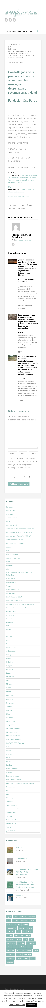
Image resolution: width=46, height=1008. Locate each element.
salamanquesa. (22, 858)
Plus (30, 205)
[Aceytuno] (22, 11)
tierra (36, 951)
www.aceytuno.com (23, 240)
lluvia (19, 939)
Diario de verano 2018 (14, 600)
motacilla (21, 943)
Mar (7, 680)
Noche (8, 687)
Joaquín (9, 707)
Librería (9, 710)
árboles (10, 962)
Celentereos (11, 651)
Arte (8, 521)
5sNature (9, 507)
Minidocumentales (13, 736)
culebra (25, 924)
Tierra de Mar (11, 812)
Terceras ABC (11, 805)
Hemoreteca (10, 622)
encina (21, 928)
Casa (8, 562)
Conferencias (11, 582)
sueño (28, 951)
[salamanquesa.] (10, 861)
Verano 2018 (11, 823)
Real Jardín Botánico (13, 780)
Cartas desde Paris (13, 558)
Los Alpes (9, 717)
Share (23, 208)
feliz (18, 932)
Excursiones (10, 619)
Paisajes (9, 761)
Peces (8, 691)
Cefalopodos (11, 647)
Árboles (9, 636)
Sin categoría (11, 798)
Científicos (10, 565)
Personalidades (12, 769)
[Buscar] (37, 31)
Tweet (14, 205)
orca (15, 947)
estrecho (10, 932)
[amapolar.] (10, 850)
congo (17, 924)
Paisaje (8, 758)
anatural (23, 917)
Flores (8, 658)
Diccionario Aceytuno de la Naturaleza (20, 604)
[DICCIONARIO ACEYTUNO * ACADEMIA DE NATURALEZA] (10, 872)
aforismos (9, 514)
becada (15, 920)
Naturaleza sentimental (14, 739)
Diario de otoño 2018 (14, 597)
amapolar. (19, 847)
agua (9, 917)
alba (15, 917)
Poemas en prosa (12, 776)
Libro (8, 714)
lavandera (11, 939)
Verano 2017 (11, 820)
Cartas (9, 924)
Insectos (9, 669)
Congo (8, 586)
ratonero (10, 951)
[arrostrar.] (10, 897)
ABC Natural (10, 510)
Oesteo (9, 754)
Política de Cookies (17, 1005)
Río (7, 794)
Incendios (10, 696)
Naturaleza (31, 943)
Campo (8, 551)
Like (22, 205)
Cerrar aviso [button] (31, 1005)
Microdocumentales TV (15, 728)
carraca (32, 920)
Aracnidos (10, 633)
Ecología (9, 655)
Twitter (9, 816)
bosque (24, 920)
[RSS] (14, 20)
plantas (9, 772)
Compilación (10, 579)
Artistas (9, 547)
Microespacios (11, 732)
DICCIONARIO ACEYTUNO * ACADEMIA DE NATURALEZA (27, 871)
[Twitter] (6, 20)
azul (8, 920)
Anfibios (9, 629)
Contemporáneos (12, 589)
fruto (30, 932)
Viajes (8, 827)
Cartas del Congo (12, 554)
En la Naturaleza (12, 611)
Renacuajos (10, 787)
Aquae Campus (11, 518)
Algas (8, 625)
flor (24, 932)
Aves (8, 640)
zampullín (10, 958)
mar (31, 939)
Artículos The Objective (15, 543)
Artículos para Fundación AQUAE (18, 536)
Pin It (13, 208)
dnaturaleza (26, 173)
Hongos (9, 666)
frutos (9, 935)
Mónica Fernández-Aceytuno (20, 47)
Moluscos (9, 684)
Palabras (9, 765)
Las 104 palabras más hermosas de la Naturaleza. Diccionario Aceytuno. (27, 884)
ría (7, 791)
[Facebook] (10, 20)
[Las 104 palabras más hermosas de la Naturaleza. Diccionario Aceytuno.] (10, 885)
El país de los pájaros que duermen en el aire (22, 608)
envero (29, 928)
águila (26, 958)
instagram (10, 703)
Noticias (13, 49)
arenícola (31, 917)
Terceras (9, 802)
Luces (8, 673)
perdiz (30, 947)
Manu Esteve (11, 721)
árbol (32, 958)
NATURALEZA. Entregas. (15, 743)
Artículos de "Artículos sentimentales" (20, 529)
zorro (19, 958)
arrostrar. (19, 895)
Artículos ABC (11, 525)
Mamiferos (10, 677)
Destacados (10, 593)
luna (25, 939)
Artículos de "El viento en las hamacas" (20, 532)
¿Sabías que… (11, 831)
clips (8, 569)
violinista (27, 954)
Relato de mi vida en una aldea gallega (20, 783)
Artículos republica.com (14, 540)
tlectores (10, 954)
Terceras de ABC (12, 809)
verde (19, 954)
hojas (28, 935)
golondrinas (19, 935)
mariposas (10, 725)
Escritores (10, 615)
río (18, 951)
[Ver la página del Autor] (25, 227)
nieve (8, 747)
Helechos (9, 662)
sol (22, 951)
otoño (22, 947)
